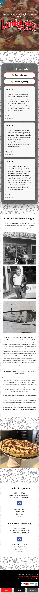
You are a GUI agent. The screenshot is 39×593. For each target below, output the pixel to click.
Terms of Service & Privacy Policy (28, 576)
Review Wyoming (21, 82)
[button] (2, 449)
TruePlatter (34, 579)
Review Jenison (21, 75)
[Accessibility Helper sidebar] (2, 2)
